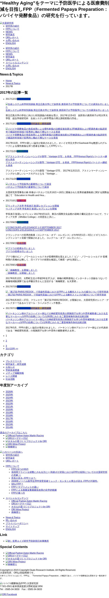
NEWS (9, 32)
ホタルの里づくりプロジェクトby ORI (30, 506)
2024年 (9, 397)
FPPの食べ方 (18, 493)
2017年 (9, 418)
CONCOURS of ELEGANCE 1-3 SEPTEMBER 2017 (32, 230)
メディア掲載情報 (15, 373)
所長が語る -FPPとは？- (23, 478)
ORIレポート (12, 37)
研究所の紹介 (12, 26)
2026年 (9, 391)
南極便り (15, 512)
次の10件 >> (12, 348)
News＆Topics (13, 83)
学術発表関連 (24, 99)
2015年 (9, 424)
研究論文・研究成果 (41, 123)
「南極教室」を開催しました (20, 273)
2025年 (9, 394)
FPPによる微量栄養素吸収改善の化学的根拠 (34, 490)
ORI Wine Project (20, 509)
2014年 (9, 427)
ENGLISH (11, 43)
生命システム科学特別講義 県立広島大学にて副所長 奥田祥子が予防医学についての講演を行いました (57, 110)
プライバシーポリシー (17, 523)
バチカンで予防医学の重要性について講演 (27, 187)
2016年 (9, 421)
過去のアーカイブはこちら (13, 432)
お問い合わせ (12, 40)
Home (9, 80)
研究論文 (10, 34)
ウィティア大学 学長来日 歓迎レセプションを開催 (31, 209)
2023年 (9, 400)
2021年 (9, 406)
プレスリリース (14, 361)
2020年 (9, 409)
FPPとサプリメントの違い (25, 487)
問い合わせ (11, 520)
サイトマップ (12, 526)
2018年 (9, 415)
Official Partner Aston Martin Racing (29, 501)
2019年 (9, 412)
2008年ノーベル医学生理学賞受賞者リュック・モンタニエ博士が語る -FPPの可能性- (54, 481)
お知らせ (21, 200)
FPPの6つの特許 (20, 469)
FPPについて (12, 29)
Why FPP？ (17, 484)
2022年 (9, 403)
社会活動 (21, 243)
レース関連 (22, 151)
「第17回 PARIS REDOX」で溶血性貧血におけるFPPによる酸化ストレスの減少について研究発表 (56, 295)
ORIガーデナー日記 (21, 504)
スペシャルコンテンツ (17, 62)
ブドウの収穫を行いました (19, 251)
